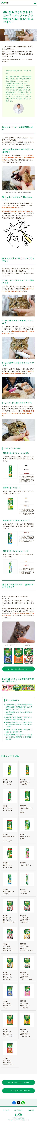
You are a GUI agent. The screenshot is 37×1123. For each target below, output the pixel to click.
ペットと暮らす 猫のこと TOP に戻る (18, 1091)
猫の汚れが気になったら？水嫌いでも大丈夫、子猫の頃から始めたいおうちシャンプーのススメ (19, 724)
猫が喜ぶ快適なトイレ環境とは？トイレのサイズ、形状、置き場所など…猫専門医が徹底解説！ (19, 737)
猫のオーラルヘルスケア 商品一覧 (19, 1082)
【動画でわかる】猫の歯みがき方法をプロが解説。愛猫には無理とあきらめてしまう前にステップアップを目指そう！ (19, 707)
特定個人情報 (31, 1110)
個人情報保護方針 (18, 1110)
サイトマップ (6, 1110)
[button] (18, 669)
